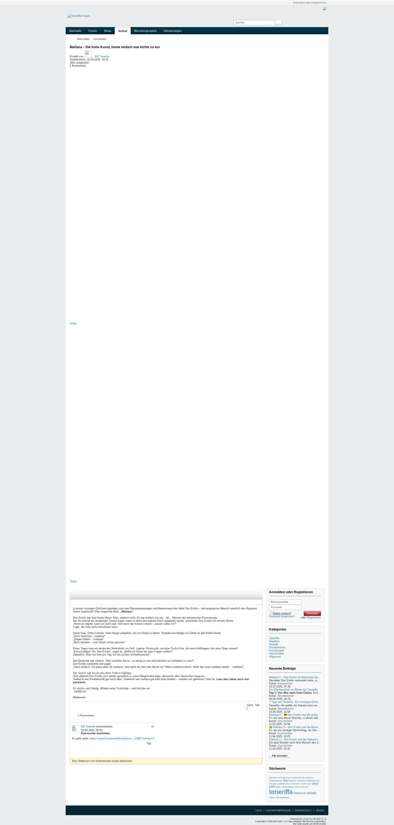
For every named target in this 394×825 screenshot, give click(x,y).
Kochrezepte (276, 650)
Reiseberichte (277, 647)
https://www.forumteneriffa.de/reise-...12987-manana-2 (122, 738)
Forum (92, 30)
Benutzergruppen (145, 30)
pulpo (278, 787)
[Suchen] (278, 22)
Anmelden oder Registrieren (309, 2)
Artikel (122, 31)
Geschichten (100, 39)
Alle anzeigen (279, 755)
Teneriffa (274, 638)
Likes (250, 705)
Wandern (274, 641)
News (107, 30)
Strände (273, 644)
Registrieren (314, 617)
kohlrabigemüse (313, 781)
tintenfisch (300, 793)
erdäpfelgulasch (275, 781)
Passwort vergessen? (282, 616)
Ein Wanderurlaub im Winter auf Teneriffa (293, 689)
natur (309, 784)
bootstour (309, 778)
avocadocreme (285, 778)
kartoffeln (301, 781)
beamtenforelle (298, 778)
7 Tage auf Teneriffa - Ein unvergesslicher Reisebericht (301, 701)
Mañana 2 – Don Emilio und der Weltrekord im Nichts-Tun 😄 (305, 739)
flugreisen (292, 781)
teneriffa (281, 791)
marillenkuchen (283, 784)
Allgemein (275, 656)
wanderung (284, 798)
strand (297, 787)
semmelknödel (288, 787)
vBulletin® (308, 819)
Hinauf (320, 810)
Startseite (75, 30)
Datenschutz (303, 810)
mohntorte (295, 784)
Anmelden (312, 613)
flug (285, 780)
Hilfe (258, 810)
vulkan (272, 798)
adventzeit (273, 778)
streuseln (305, 787)
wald (277, 798)
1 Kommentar (86, 715)
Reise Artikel (83, 39)
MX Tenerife (102, 56)
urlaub (311, 793)
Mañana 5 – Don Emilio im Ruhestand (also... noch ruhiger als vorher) (310, 677)
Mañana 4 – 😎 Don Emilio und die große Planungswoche (303, 714)
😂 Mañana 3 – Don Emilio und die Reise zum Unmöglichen (304, 727)
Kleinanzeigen (173, 30)
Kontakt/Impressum (278, 810)
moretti (303, 784)
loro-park (272, 784)
